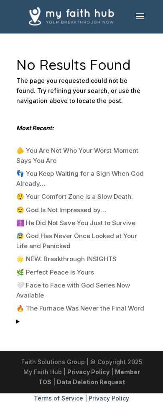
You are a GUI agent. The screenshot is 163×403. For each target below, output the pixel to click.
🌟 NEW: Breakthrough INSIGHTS (66, 259)
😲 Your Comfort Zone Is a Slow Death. (74, 196)
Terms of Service (58, 398)
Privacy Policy (88, 371)
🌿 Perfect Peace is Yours (55, 272)
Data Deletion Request (91, 381)
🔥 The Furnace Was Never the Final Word (80, 308)
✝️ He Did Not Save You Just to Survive (75, 223)
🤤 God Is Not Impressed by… (61, 210)
